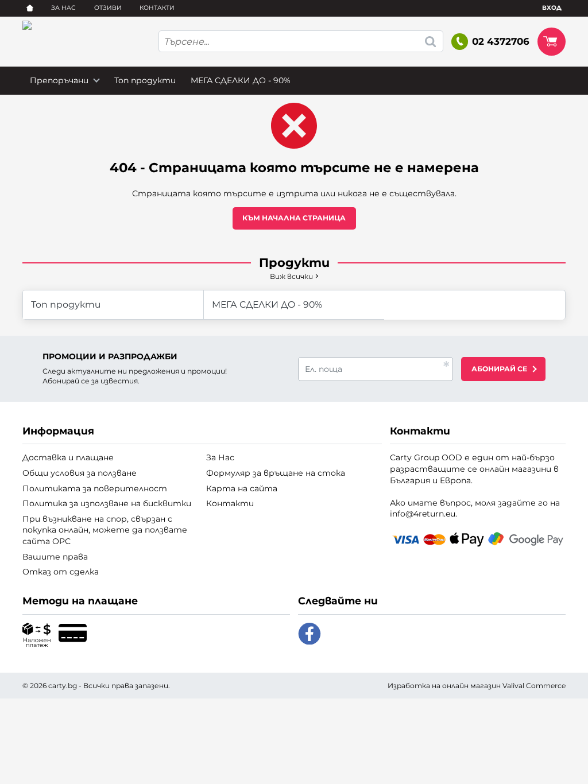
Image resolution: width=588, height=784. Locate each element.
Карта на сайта (241, 488)
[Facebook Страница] (309, 634)
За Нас (63, 7)
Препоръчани (59, 80)
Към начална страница (294, 218)
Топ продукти (145, 80)
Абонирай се (499, 368)
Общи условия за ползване (79, 473)
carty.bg (62, 685)
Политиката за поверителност (94, 488)
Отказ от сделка (60, 571)
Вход (552, 7)
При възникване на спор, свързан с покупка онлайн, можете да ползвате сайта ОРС (104, 530)
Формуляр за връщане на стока (275, 473)
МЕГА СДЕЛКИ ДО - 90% (241, 80)
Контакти (157, 7)
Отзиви (108, 7)
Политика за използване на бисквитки (106, 503)
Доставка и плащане (68, 457)
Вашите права (55, 557)
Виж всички (291, 276)
